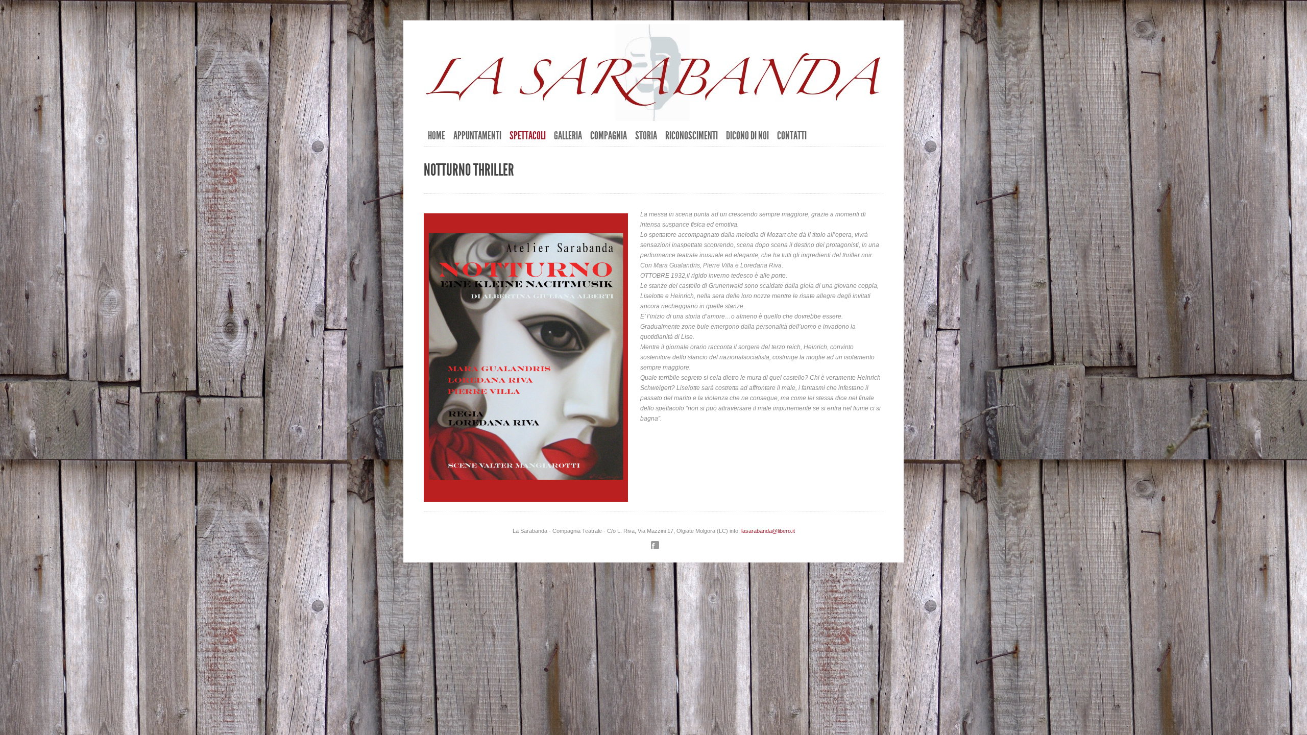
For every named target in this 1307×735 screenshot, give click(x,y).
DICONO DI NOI (747, 135)
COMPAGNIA (608, 135)
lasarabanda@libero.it (768, 531)
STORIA (646, 135)
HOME (436, 135)
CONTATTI (792, 135)
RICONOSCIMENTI (691, 135)
